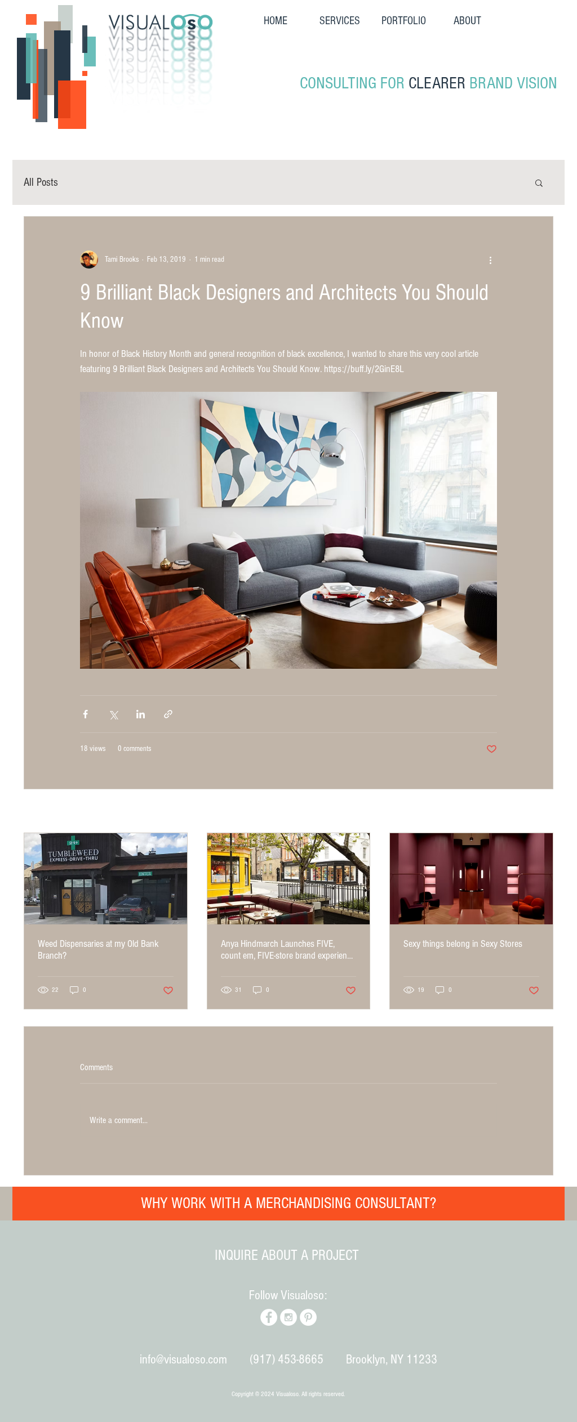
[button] (448, 662)
